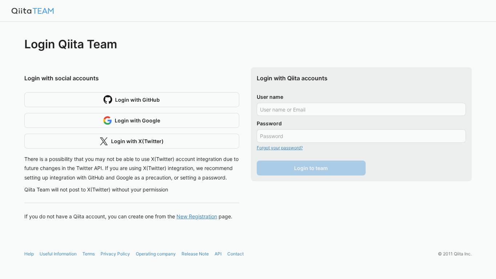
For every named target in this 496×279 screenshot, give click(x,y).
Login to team (311, 168)
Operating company (156, 253)
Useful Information (58, 253)
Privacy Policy (115, 253)
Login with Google (137, 120)
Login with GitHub (137, 100)
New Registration (196, 216)
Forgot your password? (280, 147)
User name (270, 97)
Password (269, 123)
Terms (88, 253)
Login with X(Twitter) (137, 141)
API (218, 253)
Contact (235, 253)
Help (29, 253)
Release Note (195, 253)
